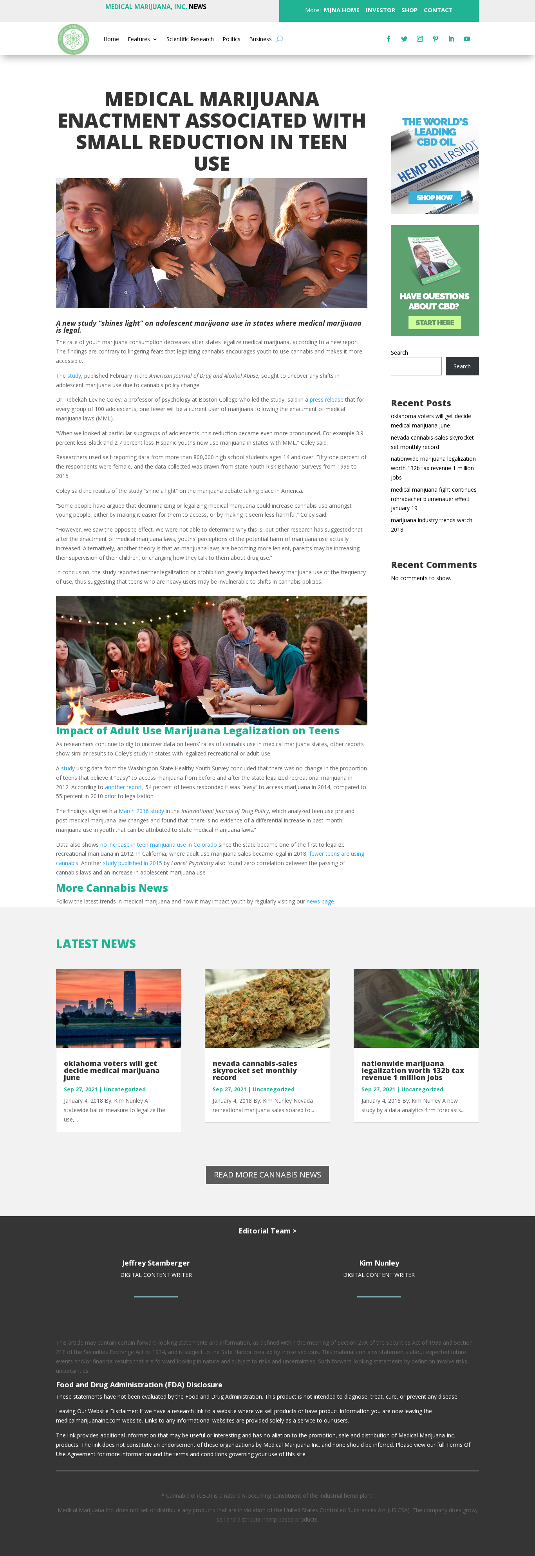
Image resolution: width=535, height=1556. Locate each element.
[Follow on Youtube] (467, 38)
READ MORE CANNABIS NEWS (267, 1174)
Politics (231, 39)
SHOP (409, 10)
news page (319, 901)
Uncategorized (125, 1089)
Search (399, 352)
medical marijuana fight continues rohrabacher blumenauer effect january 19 (434, 499)
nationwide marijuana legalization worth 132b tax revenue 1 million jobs (433, 468)
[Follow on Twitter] (404, 38)
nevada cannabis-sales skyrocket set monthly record (255, 1070)
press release (326, 399)
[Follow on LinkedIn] (451, 38)
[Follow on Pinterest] (435, 38)
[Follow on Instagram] (420, 38)
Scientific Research (190, 39)
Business (260, 39)
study (74, 375)
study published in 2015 (132, 863)
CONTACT (437, 10)
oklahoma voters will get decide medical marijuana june (112, 1070)
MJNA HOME (341, 10)
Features (139, 39)
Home (111, 39)
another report (123, 787)
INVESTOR (380, 10)
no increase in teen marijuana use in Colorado (158, 844)
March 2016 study (141, 811)
